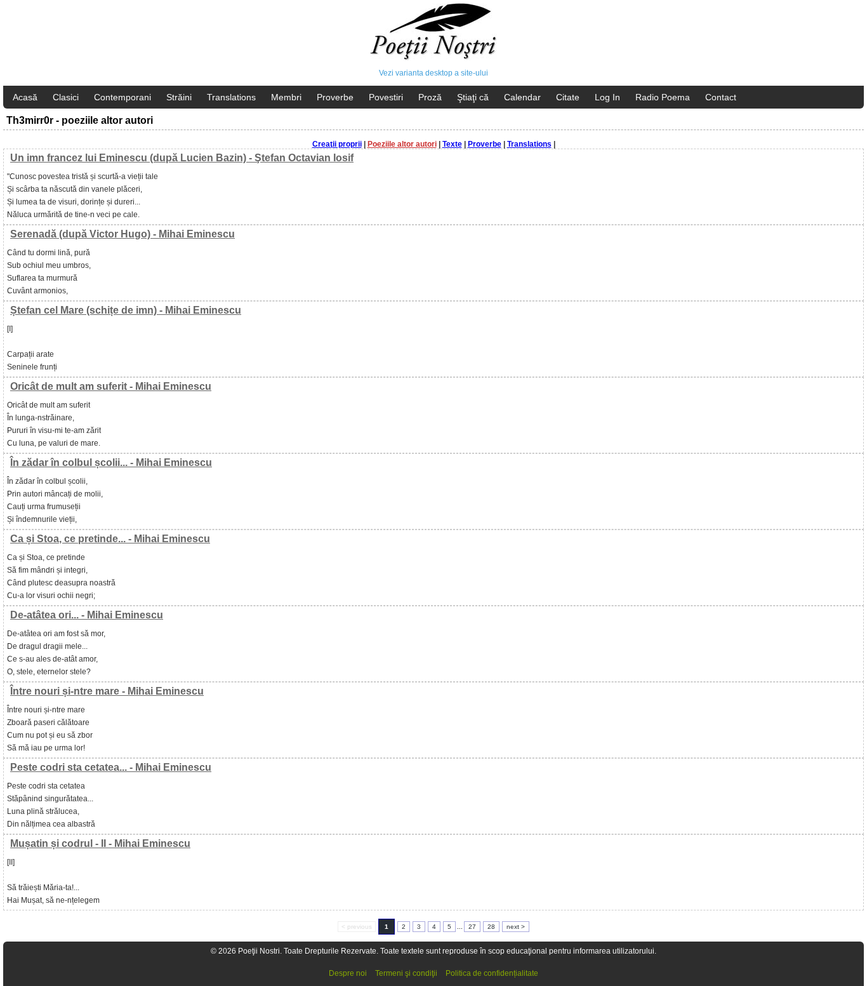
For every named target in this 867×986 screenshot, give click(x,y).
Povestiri (386, 97)
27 (472, 926)
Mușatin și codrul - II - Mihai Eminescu (100, 843)
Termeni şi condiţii (406, 973)
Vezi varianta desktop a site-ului (433, 73)
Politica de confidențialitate (492, 973)
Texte (452, 144)
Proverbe (335, 97)
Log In (607, 97)
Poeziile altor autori (402, 144)
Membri (286, 97)
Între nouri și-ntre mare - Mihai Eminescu (107, 691)
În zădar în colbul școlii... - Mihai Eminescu (111, 462)
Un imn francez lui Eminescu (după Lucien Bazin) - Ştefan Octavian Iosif (182, 157)
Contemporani (122, 97)
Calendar (522, 97)
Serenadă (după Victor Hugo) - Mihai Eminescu (122, 234)
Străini (179, 97)
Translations (231, 97)
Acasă (25, 97)
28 (491, 926)
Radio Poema (662, 97)
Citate (567, 97)
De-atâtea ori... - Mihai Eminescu (86, 615)
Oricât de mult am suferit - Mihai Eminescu (110, 386)
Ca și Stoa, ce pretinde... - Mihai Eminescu (110, 538)
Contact (720, 97)
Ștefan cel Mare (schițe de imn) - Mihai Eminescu (125, 310)
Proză (430, 97)
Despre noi (348, 973)
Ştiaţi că (473, 97)
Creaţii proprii (337, 144)
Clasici (66, 97)
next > (515, 926)
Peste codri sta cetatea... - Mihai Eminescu (110, 767)
